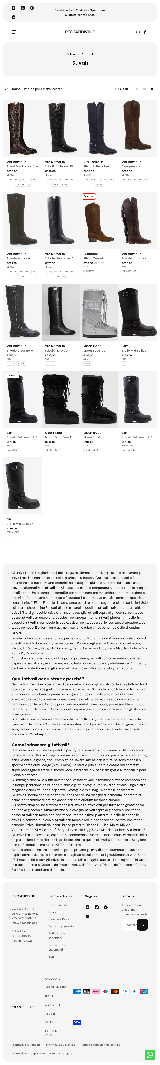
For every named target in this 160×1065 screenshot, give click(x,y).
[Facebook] (22, 7)
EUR (32, 1007)
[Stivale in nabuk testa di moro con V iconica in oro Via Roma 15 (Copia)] (22, 220)
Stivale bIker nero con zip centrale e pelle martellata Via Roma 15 (22, 351)
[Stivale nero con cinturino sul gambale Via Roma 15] (61, 312)
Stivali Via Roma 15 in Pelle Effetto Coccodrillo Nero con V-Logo (60, 166)
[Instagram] (13, 7)
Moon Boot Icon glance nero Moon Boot (97, 437)
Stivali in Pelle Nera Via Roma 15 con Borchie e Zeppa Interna (97, 166)
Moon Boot (92, 346)
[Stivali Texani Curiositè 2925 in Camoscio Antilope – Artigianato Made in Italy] (99, 220)
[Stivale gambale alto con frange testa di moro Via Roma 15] (137, 220)
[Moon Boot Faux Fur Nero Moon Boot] (61, 399)
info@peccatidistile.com (28, 923)
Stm (125, 346)
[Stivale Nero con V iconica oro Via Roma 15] (61, 220)
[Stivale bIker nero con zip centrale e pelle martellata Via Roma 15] (22, 312)
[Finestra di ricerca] (138, 32)
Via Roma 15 (17, 162)
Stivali (89, 54)
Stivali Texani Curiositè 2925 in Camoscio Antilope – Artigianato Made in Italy (98, 258)
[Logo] (80, 32)
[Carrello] (146, 32)
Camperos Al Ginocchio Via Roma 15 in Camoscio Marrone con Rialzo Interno (137, 166)
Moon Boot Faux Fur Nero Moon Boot (60, 437)
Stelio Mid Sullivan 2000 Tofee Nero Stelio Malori (135, 351)
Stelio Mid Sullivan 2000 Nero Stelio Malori (20, 524)
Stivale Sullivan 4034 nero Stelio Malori (137, 437)
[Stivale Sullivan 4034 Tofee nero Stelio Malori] (22, 399)
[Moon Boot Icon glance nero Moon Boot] (99, 399)
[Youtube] (31, 7)
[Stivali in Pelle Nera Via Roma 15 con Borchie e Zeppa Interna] (99, 128)
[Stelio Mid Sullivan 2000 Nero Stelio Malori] (22, 485)
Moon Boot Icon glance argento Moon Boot (95, 351)
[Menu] (14, 32)
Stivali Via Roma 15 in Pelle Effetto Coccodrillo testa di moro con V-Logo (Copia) (22, 166)
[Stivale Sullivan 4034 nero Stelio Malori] (137, 399)
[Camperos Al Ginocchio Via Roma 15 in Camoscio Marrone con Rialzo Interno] (137, 128)
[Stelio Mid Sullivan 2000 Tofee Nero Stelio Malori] (137, 312)
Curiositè (90, 254)
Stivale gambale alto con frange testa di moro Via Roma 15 (135, 258)
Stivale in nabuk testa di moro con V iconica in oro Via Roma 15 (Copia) (22, 258)
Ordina (36, 89)
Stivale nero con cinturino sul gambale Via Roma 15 (59, 351)
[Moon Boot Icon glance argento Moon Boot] (99, 312)
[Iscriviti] (142, 925)
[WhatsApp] (13, 17)
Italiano (17, 1007)
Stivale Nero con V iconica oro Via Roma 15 (59, 258)
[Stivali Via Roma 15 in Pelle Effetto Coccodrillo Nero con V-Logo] (61, 128)
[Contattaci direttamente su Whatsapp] (150, 1055)
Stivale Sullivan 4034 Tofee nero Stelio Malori (22, 437)
